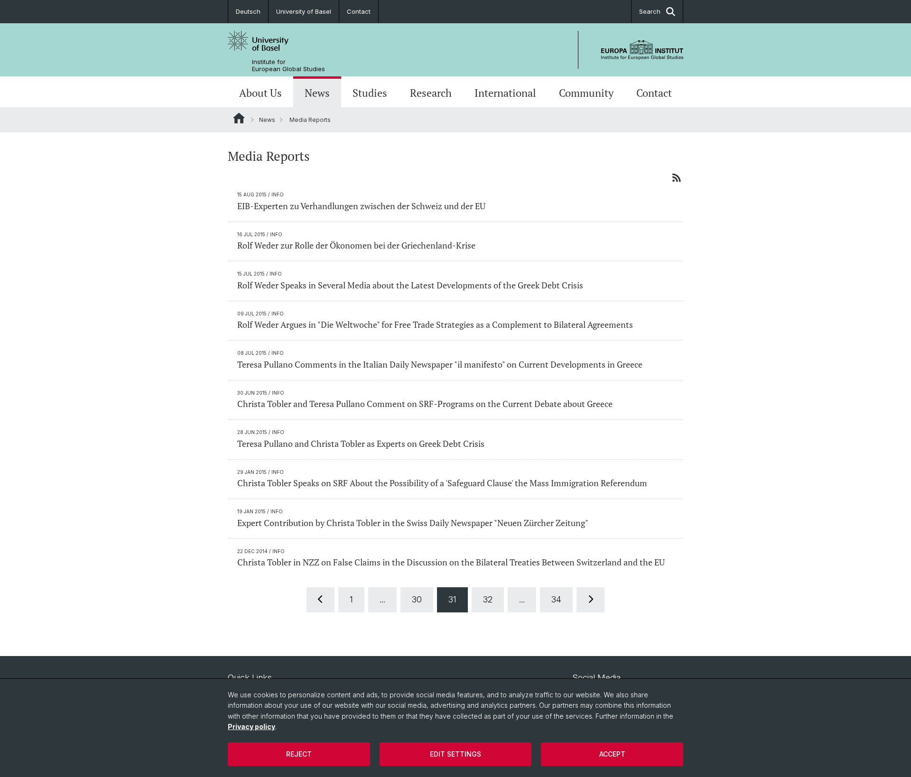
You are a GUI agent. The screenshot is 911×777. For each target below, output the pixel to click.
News (317, 93)
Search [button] (649, 11)
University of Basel (303, 11)
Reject (299, 754)
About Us (260, 93)
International (505, 93)
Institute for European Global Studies (288, 65)
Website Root (238, 118)
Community (586, 93)
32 (488, 599)
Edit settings (455, 754)
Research (431, 93)
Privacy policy (251, 726)
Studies (370, 93)
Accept (612, 754)
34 (556, 599)
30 (417, 599)
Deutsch (248, 11)
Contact (359, 11)
